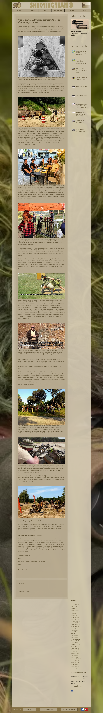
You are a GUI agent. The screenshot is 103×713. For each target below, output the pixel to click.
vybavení (27, 561)
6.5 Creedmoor (84, 676)
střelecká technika (35, 561)
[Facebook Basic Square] (72, 690)
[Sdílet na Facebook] (18, 569)
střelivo (83, 681)
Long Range (21, 561)
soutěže (43, 561)
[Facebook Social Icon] (82, 709)
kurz (79, 678)
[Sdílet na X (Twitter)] (22, 569)
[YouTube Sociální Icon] (86, 709)
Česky (19, 564)
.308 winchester (75, 676)
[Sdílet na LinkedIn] (26, 569)
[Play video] (41, 286)
